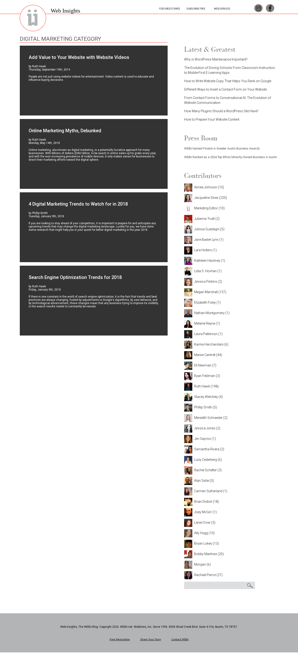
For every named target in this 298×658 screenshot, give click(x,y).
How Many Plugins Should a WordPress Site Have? (221, 111)
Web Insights (65, 11)
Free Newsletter (120, 639)
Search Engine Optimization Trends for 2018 (75, 277)
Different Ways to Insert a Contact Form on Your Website (225, 89)
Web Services (222, 8)
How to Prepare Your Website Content (211, 119)
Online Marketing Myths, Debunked (65, 130)
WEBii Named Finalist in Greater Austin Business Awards (222, 148)
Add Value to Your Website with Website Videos (79, 57)
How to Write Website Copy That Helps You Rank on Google (227, 81)
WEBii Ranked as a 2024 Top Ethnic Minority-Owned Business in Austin (230, 157)
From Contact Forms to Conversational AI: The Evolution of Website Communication (227, 100)
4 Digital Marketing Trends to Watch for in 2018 (78, 204)
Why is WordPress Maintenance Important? (215, 59)
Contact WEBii (180, 639)
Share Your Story (150, 639)
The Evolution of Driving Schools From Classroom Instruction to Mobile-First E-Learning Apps (229, 70)
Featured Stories (169, 8)
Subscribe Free (195, 8)
